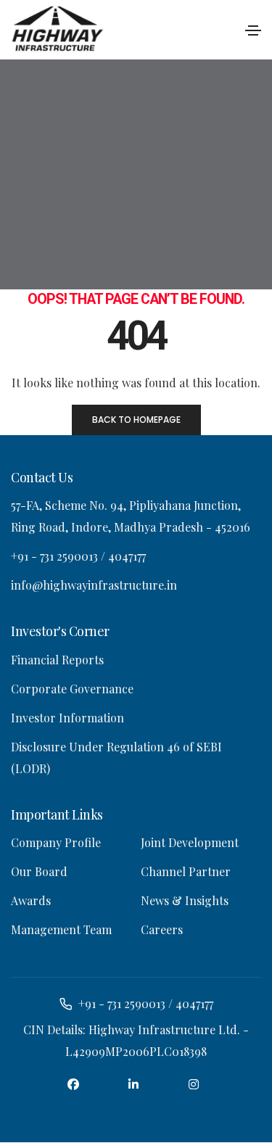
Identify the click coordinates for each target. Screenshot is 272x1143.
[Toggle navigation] (253, 30)
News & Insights (184, 901)
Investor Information (67, 717)
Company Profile (56, 843)
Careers (162, 930)
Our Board (39, 872)
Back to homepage (136, 419)
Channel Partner (186, 872)
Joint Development (190, 843)
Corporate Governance (72, 688)
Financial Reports (57, 659)
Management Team (61, 930)
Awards (31, 901)
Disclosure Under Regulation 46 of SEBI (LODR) (116, 757)
